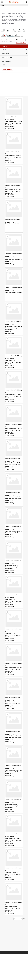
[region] (14, 58)
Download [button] (8, 30)
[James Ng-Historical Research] (13, 106)
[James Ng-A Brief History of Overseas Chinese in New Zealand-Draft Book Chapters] (13, 242)
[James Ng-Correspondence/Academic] (13, 413)
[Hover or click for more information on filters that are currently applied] (25, 40)
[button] (14, 30)
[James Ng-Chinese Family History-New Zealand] (13, 311)
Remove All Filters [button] (20, 42)
